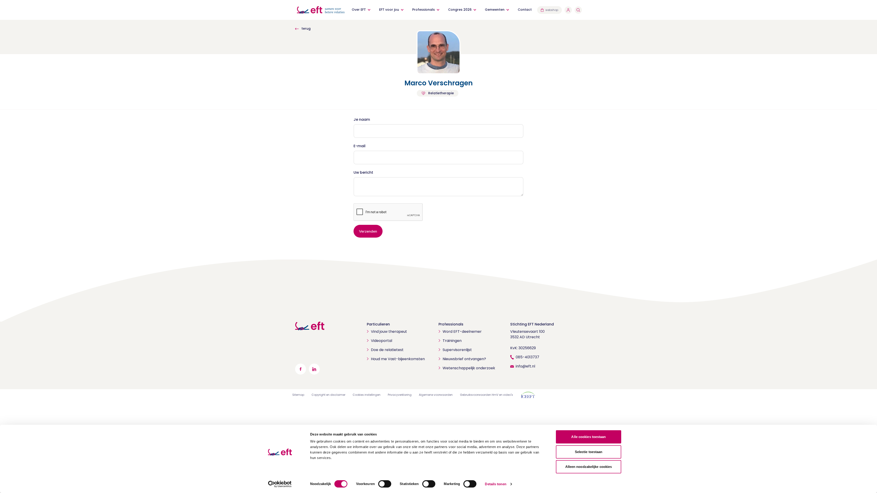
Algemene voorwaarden (436, 395)
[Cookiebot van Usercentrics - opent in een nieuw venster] (280, 484)
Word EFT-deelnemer (462, 331)
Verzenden (368, 231)
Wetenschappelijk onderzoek (469, 368)
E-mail (359, 146)
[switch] (384, 484)
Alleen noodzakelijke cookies (588, 467)
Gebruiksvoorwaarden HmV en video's (486, 395)
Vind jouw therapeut (389, 331)
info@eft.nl (525, 366)
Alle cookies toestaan (588, 437)
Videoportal (381, 340)
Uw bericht (363, 172)
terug (306, 28)
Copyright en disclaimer (328, 395)
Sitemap (298, 395)
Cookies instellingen (366, 395)
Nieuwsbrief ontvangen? (464, 359)
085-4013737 (527, 357)
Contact (525, 9)
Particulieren (378, 324)
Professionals (423, 9)
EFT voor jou (389, 9)
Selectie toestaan (588, 452)
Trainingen (452, 340)
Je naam (362, 119)
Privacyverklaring (400, 395)
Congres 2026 (460, 9)
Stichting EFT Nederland (532, 324)
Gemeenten (495, 9)
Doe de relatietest (387, 349)
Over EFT (359, 9)
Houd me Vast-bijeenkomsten (398, 359)
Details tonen (495, 484)
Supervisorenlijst (457, 349)
